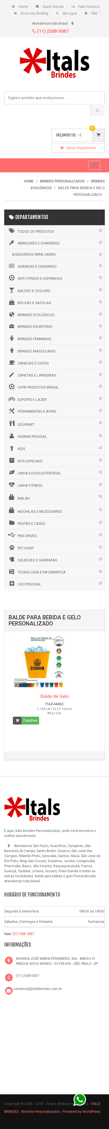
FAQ (94, 13)
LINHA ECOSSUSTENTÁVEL (39, 473)
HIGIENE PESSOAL (32, 436)
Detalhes (30, 720)
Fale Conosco (88, 7)
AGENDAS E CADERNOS (37, 266)
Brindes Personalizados (41, 1111)
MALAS (24, 498)
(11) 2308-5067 (52, 31)
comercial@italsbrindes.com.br (37, 989)
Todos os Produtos (36, 231)
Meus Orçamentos (79, 148)
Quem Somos (53, 7)
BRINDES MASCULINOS (37, 351)
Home (23, 7)
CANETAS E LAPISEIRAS (37, 375)
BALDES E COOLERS (34, 291)
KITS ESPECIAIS (30, 461)
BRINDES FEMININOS (34, 339)
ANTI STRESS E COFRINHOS (40, 278)
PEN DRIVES (27, 536)
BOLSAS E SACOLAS (34, 303)
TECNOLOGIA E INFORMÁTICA (42, 572)
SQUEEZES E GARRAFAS (37, 560)
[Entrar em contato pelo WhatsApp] (80, 1099)
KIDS (21, 449)
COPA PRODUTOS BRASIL (38, 387)
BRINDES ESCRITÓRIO (35, 326)
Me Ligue (70, 13)
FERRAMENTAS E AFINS (37, 411)
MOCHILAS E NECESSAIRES (40, 511)
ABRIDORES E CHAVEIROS (39, 243)
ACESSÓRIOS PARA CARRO (34, 254)
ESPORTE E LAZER (32, 399)
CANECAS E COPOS (33, 363)
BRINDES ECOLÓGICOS (36, 315)
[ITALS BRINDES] (32, 808)
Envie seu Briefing (34, 13)
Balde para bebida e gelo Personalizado (65, 876)
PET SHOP (26, 548)
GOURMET (26, 424)
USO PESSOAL (29, 584)
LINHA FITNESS (30, 485)
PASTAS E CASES (31, 523)
